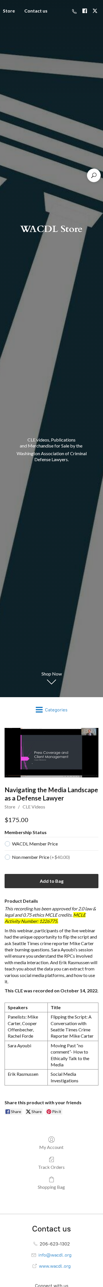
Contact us (35, 10)
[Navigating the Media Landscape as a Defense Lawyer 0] (51, 752)
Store (10, 806)
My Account (51, 1147)
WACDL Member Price (35, 843)
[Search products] (93, 175)
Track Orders (51, 1167)
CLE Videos (34, 806)
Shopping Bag (51, 1187)
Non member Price (41, 857)
